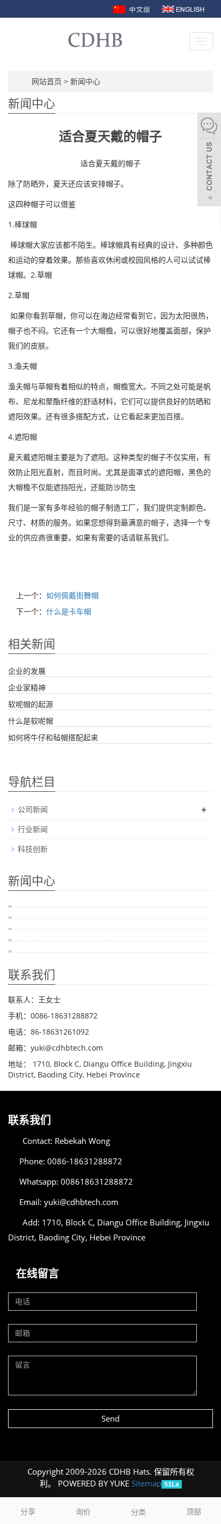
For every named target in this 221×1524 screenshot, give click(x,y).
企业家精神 (27, 687)
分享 (27, 1511)
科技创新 (33, 849)
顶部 (193, 1511)
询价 (83, 1511)
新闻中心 (85, 81)
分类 (138, 1512)
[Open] (209, 161)
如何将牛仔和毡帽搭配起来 (53, 737)
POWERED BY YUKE (94, 1483)
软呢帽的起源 (30, 704)
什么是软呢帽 (30, 721)
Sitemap (146, 1483)
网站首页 (47, 81)
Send (110, 1418)
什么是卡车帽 (68, 611)
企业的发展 (27, 671)
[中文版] (133, 8)
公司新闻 (33, 809)
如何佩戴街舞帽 (72, 595)
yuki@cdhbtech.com (81, 1201)
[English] (183, 8)
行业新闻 (33, 829)
